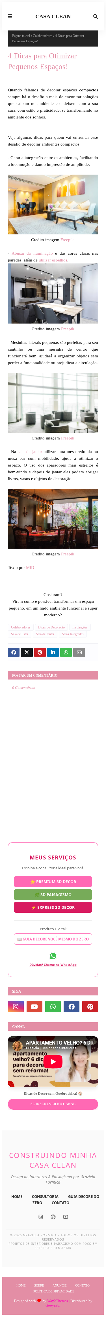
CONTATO (60, 1202)
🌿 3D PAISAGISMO (53, 895)
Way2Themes (57, 1301)
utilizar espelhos (53, 260)
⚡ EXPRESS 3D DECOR (53, 908)
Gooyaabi (53, 1305)
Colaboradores (42, 36)
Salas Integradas (73, 634)
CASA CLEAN (53, 16)
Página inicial (21, 36)
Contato (82, 1285)
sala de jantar (29, 451)
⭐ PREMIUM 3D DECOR (53, 881)
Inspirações (80, 627)
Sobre (39, 1285)
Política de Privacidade (53, 1291)
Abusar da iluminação (32, 253)
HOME (16, 1196)
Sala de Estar (19, 634)
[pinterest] (90, 1006)
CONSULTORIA (45, 1196)
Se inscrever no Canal (53, 1104)
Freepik (67, 240)
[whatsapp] (53, 1006)
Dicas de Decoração (51, 627)
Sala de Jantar (45, 634)
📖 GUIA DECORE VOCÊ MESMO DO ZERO (53, 939)
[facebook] (71, 1006)
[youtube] (34, 1006)
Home (21, 1285)
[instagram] (16, 1006)
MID (29, 567)
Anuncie (60, 1285)
